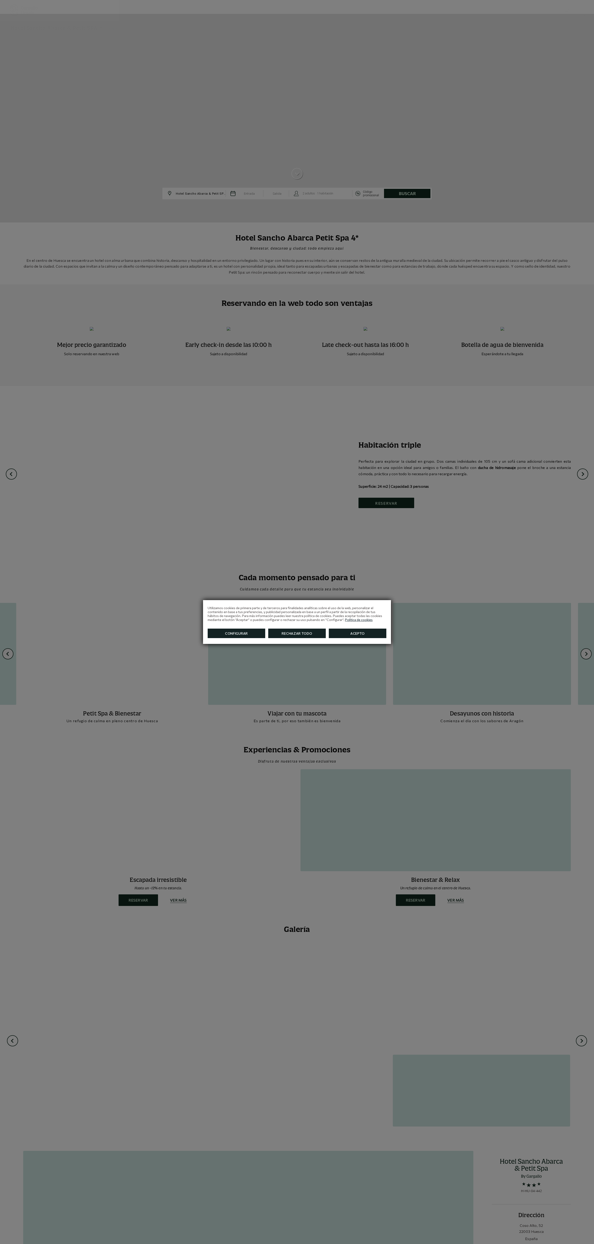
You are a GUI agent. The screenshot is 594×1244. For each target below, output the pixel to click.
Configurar (236, 633)
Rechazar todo (297, 633)
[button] (584, 10)
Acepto (357, 633)
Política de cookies (359, 620)
